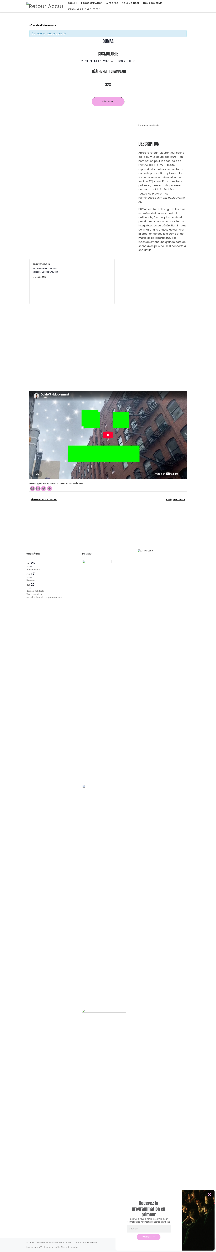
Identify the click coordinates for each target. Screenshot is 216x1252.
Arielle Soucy (33, 569)
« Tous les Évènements (42, 25)
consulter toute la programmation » (44, 597)
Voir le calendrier (34, 594)
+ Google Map (39, 276)
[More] (49, 488)
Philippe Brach (175, 499)
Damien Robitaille (35, 590)
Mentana (30, 580)
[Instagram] (38, 488)
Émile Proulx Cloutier (44, 499)
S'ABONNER (148, 1237)
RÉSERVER (108, 101)
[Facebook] (32, 488)
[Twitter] (43, 488)
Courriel (133, 1228)
